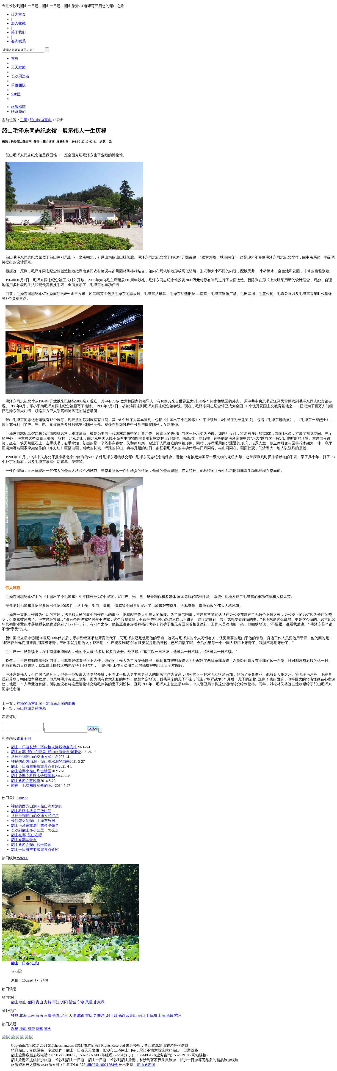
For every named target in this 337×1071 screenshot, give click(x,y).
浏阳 (64, 1002)
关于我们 (18, 32)
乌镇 (169, 1015)
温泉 (14, 1029)
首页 (14, 58)
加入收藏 (18, 23)
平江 (56, 1002)
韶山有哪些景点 (24, 840)
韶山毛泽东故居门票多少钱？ (35, 825)
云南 (31, 1015)
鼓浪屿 (119, 1015)
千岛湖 (151, 1015)
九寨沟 (99, 1015)
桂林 (14, 1015)
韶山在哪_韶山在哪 (26, 835)
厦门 (109, 1015)
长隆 (56, 1015)
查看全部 (24, 739)
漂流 (23, 1029)
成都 (80, 1015)
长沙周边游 (20, 76)
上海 (161, 1015)
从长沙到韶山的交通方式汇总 (35, 757)
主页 (24, 120)
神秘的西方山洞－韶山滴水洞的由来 (46, 703)
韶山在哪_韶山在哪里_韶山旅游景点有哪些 (46, 752)
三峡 (47, 1015)
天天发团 (18, 67)
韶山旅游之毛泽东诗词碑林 (33, 776)
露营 (39, 1029)
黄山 (141, 1015)
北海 (23, 1015)
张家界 (99, 1002)
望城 (72, 1002)
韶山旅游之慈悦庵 (31, 708)
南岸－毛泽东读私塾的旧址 (33, 785)
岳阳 (31, 1002)
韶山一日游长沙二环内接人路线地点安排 (44, 747)
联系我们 (18, 111)
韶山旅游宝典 (41, 120)
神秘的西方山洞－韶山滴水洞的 (36, 806)
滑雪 (31, 1029)
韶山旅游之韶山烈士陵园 (31, 771)
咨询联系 (18, 41)
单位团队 (18, 85)
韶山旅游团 (146, 1065)
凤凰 (89, 1002)
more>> (22, 798)
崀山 (39, 1002)
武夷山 (131, 1015)
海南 (39, 1015)
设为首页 (18, 14)
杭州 (178, 1015)
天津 (72, 1015)
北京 (64, 1015)
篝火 (47, 1029)
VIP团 (16, 94)
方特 (47, 1002)
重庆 (89, 1015)
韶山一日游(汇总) (25, 963)
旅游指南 (18, 107)
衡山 (23, 1002)
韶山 (14, 1002)
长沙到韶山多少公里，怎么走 (35, 830)
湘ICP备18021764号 (102, 1065)
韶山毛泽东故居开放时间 (31, 811)
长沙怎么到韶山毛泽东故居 (33, 821)
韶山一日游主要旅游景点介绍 (35, 766)
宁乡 (80, 1002)
